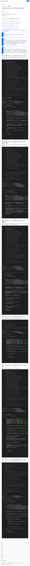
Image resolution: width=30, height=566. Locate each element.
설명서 (3, 6)
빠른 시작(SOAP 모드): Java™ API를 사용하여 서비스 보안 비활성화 (11, 23)
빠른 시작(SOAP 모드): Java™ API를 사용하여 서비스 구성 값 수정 (10, 26)
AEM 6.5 (6, 6)
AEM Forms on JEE (14, 14)
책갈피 (3, 11)
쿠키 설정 (20, 562)
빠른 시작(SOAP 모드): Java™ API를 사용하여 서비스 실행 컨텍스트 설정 (11, 21)
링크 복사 (6, 11)
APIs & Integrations (9, 14)
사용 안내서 (9, 6)
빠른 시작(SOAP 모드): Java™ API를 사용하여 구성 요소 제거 (10, 28)
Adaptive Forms (5, 14)
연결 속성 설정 (11, 44)
